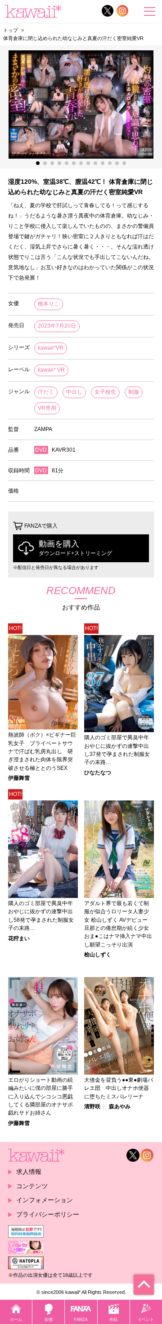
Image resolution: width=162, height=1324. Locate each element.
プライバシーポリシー (47, 1214)
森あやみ (119, 1106)
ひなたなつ (97, 772)
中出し (74, 392)
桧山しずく (97, 954)
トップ (10, 30)
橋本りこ (48, 304)
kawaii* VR (51, 370)
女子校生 (105, 392)
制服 (133, 392)
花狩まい (19, 938)
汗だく (46, 392)
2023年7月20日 (57, 326)
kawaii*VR (50, 348)
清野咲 (92, 1106)
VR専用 (47, 408)
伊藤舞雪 (19, 778)
